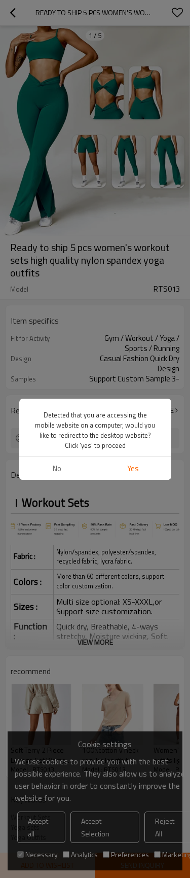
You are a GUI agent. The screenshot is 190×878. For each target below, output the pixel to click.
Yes (133, 468)
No (57, 468)
